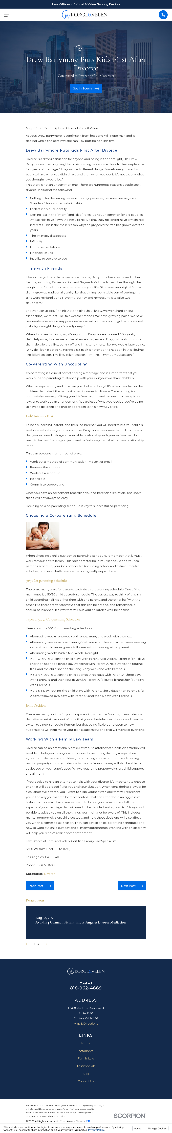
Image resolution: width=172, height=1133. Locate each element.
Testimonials (86, 1066)
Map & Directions (86, 1023)
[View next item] (44, 944)
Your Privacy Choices (73, 1121)
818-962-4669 (86, 987)
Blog (85, 1073)
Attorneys (86, 1051)
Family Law (86, 1058)
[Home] (84, 14)
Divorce (49, 873)
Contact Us (86, 1081)
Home (86, 1043)
